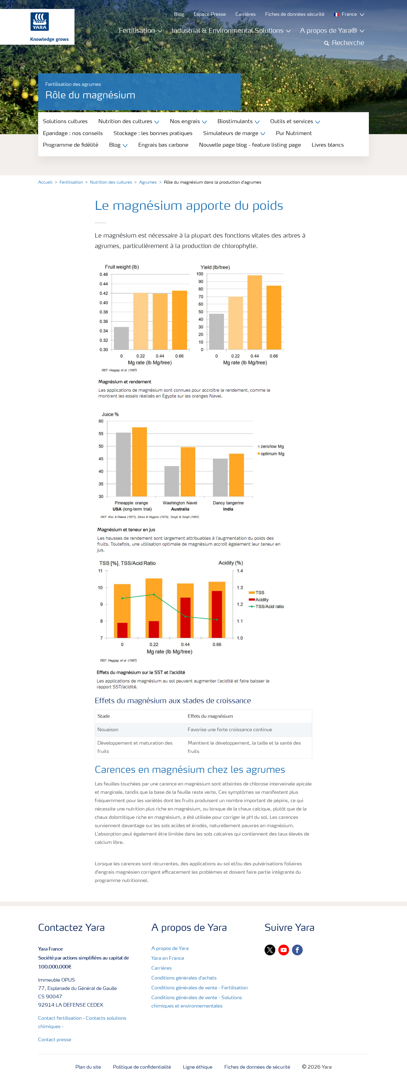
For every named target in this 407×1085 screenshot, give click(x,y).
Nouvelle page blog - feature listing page (250, 145)
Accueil (45, 182)
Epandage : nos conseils (73, 133)
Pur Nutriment (294, 133)
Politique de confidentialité (142, 1067)
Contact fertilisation (60, 1018)
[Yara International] (34, 27)
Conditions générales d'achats (184, 978)
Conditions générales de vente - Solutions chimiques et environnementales (196, 1002)
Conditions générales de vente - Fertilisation (199, 988)
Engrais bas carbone (163, 145)
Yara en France (167, 958)
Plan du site (88, 1067)
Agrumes (148, 182)
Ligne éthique (197, 1067)
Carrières (161, 968)
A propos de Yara (170, 948)
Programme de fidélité (70, 145)
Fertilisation (71, 182)
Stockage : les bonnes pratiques (153, 133)
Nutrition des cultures (111, 182)
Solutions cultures (65, 121)
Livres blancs (328, 145)
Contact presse (54, 1040)
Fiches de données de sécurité (257, 1067)
